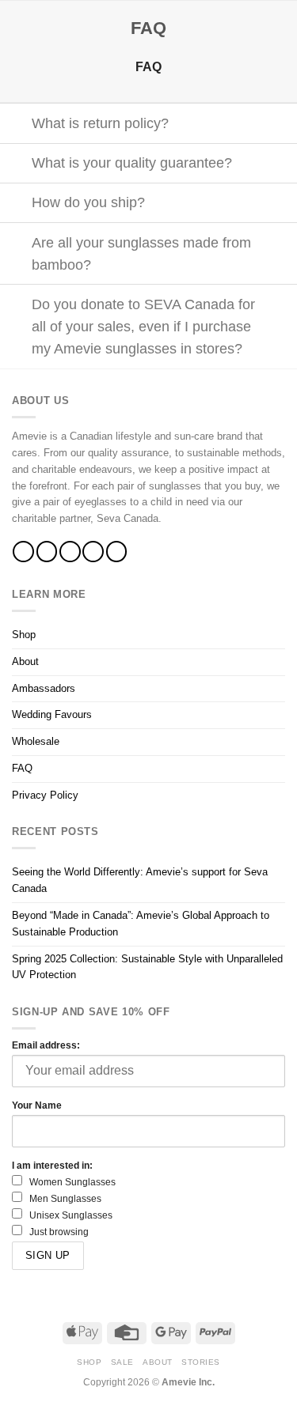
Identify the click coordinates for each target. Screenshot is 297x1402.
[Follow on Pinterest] (117, 551)
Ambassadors (43, 688)
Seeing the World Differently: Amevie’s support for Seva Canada (140, 880)
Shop (24, 635)
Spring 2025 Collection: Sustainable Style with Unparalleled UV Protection (147, 967)
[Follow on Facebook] (23, 551)
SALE (122, 1362)
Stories (200, 1362)
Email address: (46, 1045)
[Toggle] (15, 125)
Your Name (37, 1105)
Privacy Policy (45, 795)
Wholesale (35, 741)
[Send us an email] (93, 551)
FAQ (22, 768)
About (25, 661)
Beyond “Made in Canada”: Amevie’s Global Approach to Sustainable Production (140, 923)
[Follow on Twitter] (70, 551)
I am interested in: (52, 1165)
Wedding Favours (52, 714)
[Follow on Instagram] (47, 551)
